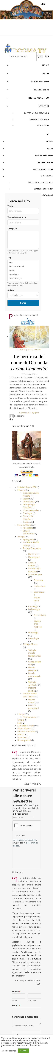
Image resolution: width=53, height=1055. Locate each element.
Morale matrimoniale (34, 674)
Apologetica (28, 539)
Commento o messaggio (25, 1016)
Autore (11, 290)
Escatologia (33, 638)
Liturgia (20, 714)
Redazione (19, 416)
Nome (16, 991)
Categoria (12, 228)
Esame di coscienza (39, 119)
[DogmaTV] (25, 50)
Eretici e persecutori (33, 706)
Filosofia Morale (30, 510)
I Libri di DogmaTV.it (26, 487)
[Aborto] (23, 270)
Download (22, 737)
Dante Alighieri (24, 349)
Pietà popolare (29, 717)
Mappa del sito (40, 81)
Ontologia (27, 513)
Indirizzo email (20, 813)
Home (45, 65)
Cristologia (33, 606)
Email (16, 1005)
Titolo (10, 206)
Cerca (23, 302)
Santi (19, 722)
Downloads (43, 125)
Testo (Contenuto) (16, 217)
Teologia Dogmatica (32, 548)
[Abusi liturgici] (23, 278)
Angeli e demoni (32, 564)
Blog (46, 73)
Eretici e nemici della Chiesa (30, 695)
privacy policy (19, 842)
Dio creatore (34, 557)
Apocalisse (28, 527)
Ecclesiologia (34, 609)
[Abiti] (23, 263)
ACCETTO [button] (23, 1050)
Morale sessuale (32, 669)
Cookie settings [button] (9, 1050)
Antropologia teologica (34, 570)
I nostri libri (41, 89)
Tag (9, 257)
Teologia (21, 536)
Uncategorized (24, 740)
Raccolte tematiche (26, 731)
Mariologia (33, 632)
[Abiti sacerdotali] (23, 267)
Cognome (32, 1000)
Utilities (44, 106)
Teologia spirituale (32, 683)
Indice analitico (38, 97)
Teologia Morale (30, 644)
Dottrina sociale (32, 689)
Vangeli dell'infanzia (28, 532)
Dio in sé (32, 554)
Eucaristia (38, 580)
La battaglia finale (25, 725)
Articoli (37, 349)
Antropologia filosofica (29, 506)
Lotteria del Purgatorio (36, 113)
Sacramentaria (35, 574)
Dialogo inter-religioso (38, 624)
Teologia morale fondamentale (34, 653)
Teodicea (27, 522)
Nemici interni (31, 701)
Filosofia (21, 490)
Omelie (20, 719)
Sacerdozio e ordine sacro (39, 596)
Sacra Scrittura (24, 524)
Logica (26, 498)
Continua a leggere (29, 412)
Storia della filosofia (28, 517)
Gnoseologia (29, 501)
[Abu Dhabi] (23, 274)
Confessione (39, 586)
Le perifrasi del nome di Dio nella (29, 362)
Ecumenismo (40, 615)
